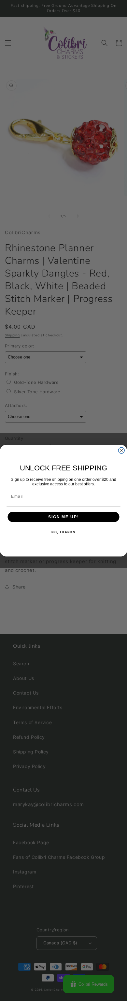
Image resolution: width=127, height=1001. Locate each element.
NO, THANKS (63, 532)
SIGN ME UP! (63, 517)
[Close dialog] (121, 450)
